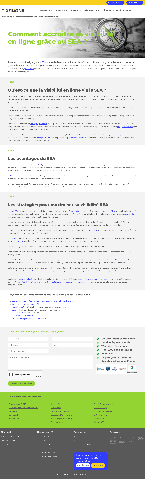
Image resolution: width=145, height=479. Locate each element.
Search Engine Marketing (104, 404)
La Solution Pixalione (102, 415)
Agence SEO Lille (44, 445)
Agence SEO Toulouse (45, 449)
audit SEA (14, 211)
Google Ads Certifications (25, 282)
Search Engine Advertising (61, 419)
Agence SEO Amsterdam (47, 457)
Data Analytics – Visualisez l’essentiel (23, 408)
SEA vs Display (18, 313)
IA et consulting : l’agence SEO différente (29, 319)
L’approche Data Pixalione (61, 415)
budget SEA (18, 241)
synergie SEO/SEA (44, 138)
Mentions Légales (85, 474)
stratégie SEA (91, 230)
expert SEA (15, 238)
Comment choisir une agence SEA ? (26, 304)
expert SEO (128, 214)
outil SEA (32, 271)
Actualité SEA (14, 419)
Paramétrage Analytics (60, 411)
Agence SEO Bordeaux (46, 453)
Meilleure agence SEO (82, 445)
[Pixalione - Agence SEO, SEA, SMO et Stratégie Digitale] (13, 10)
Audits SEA (55, 404)
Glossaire (77, 441)
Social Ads (88, 10)
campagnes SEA (109, 271)
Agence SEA (61, 10)
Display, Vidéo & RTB (17, 404)
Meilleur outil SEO (80, 449)
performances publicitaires (77, 138)
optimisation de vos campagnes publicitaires (69, 282)
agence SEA (28, 69)
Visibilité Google (100, 408)
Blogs (10, 17)
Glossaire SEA (99, 419)
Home (4, 17)
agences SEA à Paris (28, 279)
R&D (98, 10)
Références (78, 437)
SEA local (16, 310)
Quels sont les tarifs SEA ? (22, 316)
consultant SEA (108, 211)
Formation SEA (18, 307)
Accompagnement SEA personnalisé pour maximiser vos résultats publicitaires (43, 301)
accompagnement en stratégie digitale (95, 279)
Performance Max (111, 260)
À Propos (108, 10)
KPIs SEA (76, 214)
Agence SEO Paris (44, 437)
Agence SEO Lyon (44, 441)
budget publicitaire (125, 127)
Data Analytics (57, 422)
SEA (44, 62)
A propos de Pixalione (103, 411)
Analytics (74, 10)
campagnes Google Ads (69, 211)
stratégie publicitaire (38, 124)
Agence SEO (46, 10)
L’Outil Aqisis (56, 408)
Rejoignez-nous (123, 10)
